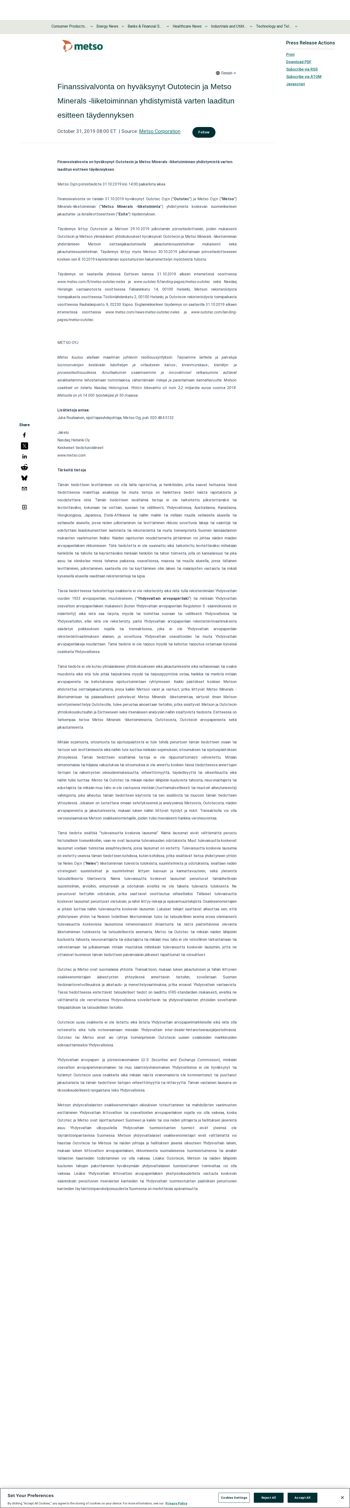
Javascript (295, 84)
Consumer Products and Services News (69, 26)
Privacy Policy (176, 1503)
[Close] (342, 1497)
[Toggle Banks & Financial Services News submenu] (167, 26)
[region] (175, 1498)
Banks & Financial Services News (145, 26)
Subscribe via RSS (302, 69)
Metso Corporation (159, 131)
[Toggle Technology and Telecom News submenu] (296, 26)
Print (290, 54)
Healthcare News (187, 26)
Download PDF (298, 62)
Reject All (268, 1497)
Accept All (302, 1497)
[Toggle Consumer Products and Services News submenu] (91, 26)
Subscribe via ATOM (303, 76)
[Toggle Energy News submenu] (122, 26)
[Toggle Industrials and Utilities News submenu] (251, 26)
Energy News (107, 26)
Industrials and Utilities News (229, 26)
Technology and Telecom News (274, 26)
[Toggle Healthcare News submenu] (206, 26)
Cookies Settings (234, 1497)
